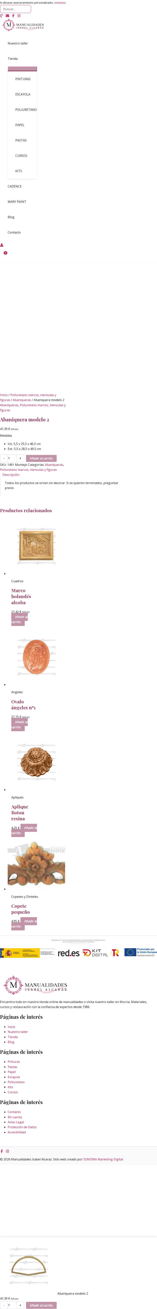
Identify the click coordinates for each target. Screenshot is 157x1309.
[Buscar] (28, 9)
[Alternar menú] (22, 68)
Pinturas (14, 1062)
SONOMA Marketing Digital (103, 1159)
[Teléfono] (1, 16)
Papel (12, 1072)
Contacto (14, 1112)
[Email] (7, 16)
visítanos (60, 2)
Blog (11, 1042)
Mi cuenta (15, 1117)
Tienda (13, 1037)
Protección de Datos (22, 1127)
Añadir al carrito (41, 458)
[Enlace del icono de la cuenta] (1, 245)
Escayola (14, 1077)
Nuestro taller (18, 1032)
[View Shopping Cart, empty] (3, 255)
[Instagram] (19, 16)
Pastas (12, 1067)
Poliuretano (16, 1082)
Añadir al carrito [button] (19, 619)
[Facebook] (13, 16)
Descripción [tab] (10, 475)
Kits (10, 1087)
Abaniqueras (22, 400)
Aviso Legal (16, 1122)
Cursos (13, 1092)
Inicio (4, 395)
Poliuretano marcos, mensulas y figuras (28, 470)
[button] (19, 58)
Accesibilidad (17, 1132)
